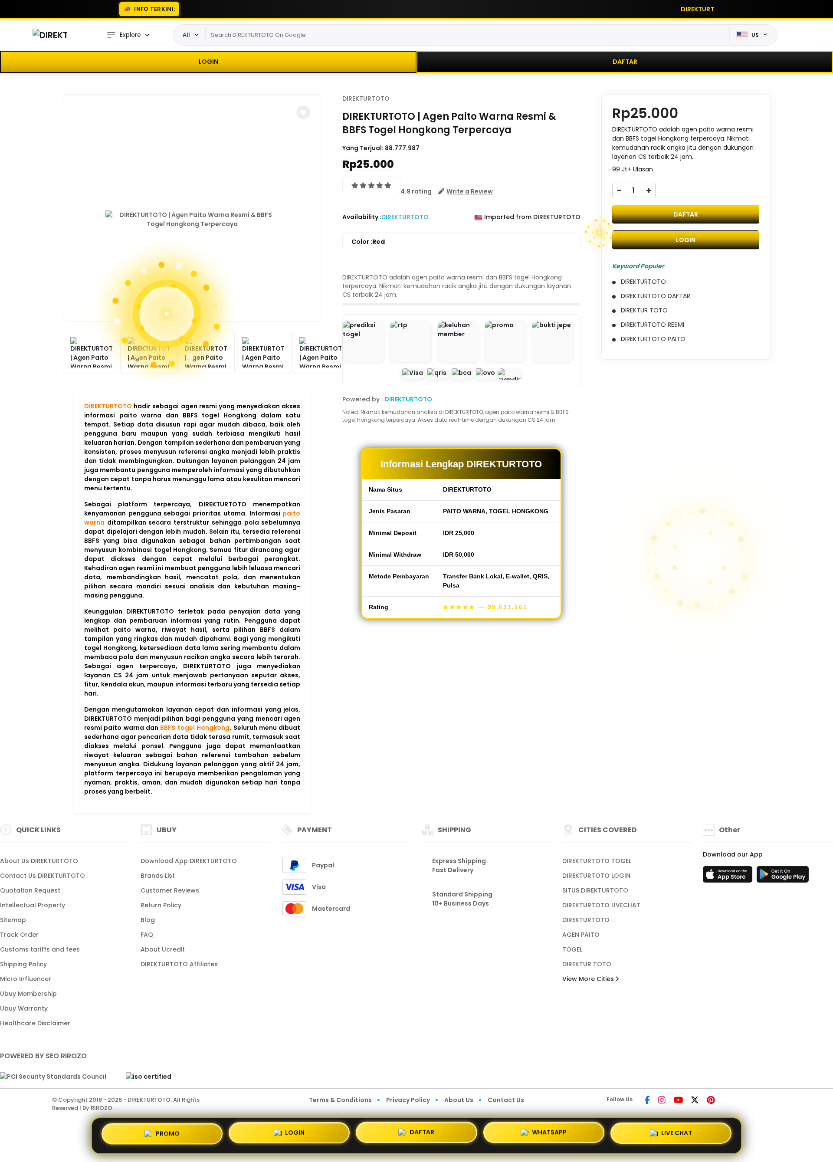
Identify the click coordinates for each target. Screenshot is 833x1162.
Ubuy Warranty (24, 1008)
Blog (148, 920)
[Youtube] (678, 1100)
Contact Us (506, 1100)
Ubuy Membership (28, 993)
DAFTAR (625, 61)
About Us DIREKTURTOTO (39, 861)
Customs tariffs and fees (40, 949)
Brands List (158, 875)
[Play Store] (783, 877)
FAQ (147, 934)
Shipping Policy (23, 964)
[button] (303, 112)
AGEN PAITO (581, 934)
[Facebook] (647, 1100)
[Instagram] (662, 1100)
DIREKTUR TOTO (586, 964)
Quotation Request (30, 890)
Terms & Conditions (340, 1100)
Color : (368, 241)
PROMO (168, 1133)
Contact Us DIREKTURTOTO (42, 875)
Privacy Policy (408, 1100)
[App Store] (729, 877)
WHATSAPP (549, 1135)
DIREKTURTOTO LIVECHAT (601, 905)
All (186, 35)
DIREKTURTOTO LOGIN (596, 875)
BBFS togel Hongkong (195, 727)
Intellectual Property (32, 905)
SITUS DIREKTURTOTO (595, 890)
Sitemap (13, 920)
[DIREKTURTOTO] (50, 35)
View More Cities (589, 979)
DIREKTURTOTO (108, 406)
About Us (458, 1100)
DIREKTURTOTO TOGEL (596, 861)
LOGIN (208, 61)
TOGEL (572, 949)
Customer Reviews (170, 890)
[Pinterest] (710, 1100)
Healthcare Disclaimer (35, 1023)
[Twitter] (695, 1100)
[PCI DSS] (53, 1076)
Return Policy (161, 905)
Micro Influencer (25, 979)
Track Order (19, 934)
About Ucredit (163, 949)
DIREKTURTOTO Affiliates (179, 964)
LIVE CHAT (676, 1134)
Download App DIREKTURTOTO (189, 861)
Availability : (361, 217)
